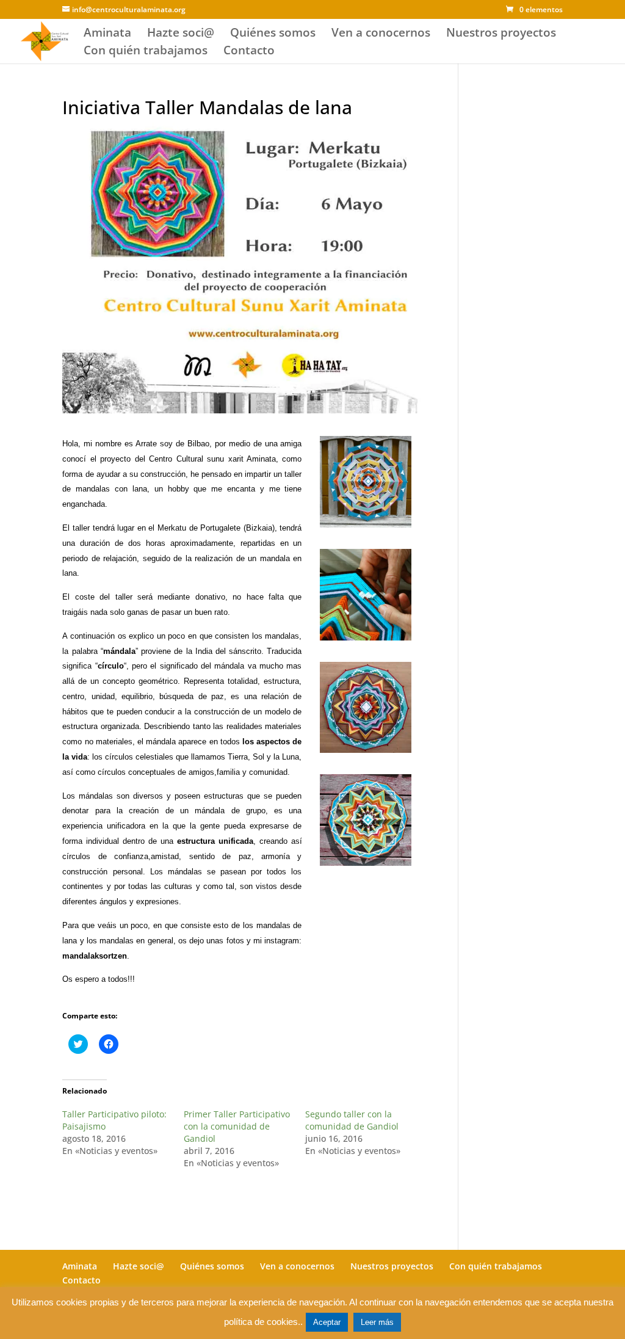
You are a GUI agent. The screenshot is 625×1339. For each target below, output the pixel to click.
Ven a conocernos (380, 34)
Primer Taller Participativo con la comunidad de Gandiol (237, 1126)
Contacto (249, 52)
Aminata (107, 34)
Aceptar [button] (327, 1322)
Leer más (377, 1322)
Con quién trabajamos (146, 52)
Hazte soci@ (180, 34)
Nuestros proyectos (501, 34)
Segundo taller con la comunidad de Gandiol (352, 1120)
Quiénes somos (273, 34)
